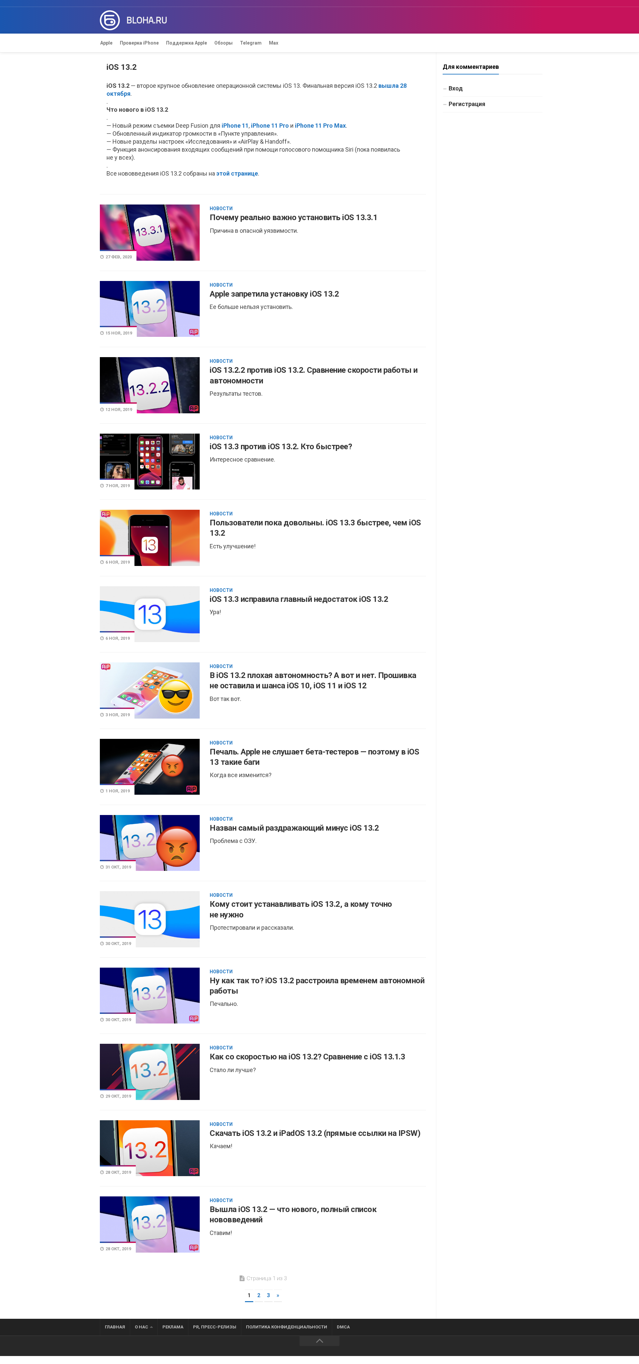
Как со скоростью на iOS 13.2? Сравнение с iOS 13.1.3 (307, 1056)
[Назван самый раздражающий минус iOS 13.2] (150, 843)
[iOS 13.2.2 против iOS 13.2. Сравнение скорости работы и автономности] (150, 385)
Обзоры (223, 43)
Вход (456, 88)
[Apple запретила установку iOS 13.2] (150, 309)
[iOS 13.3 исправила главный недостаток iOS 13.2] (150, 614)
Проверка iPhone (139, 43)
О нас (141, 1326)
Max (273, 43)
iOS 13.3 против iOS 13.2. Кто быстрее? (281, 446)
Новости (221, 208)
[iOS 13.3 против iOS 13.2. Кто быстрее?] (150, 461)
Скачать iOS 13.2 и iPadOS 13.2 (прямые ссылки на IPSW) (315, 1133)
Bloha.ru (146, 20)
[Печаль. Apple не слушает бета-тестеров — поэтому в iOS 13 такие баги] (150, 767)
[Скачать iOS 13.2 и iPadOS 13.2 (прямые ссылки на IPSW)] (150, 1148)
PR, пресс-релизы (214, 1326)
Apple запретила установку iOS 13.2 (274, 294)
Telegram (251, 43)
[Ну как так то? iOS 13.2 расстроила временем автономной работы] (150, 995)
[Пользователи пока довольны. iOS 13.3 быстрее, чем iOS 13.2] (150, 538)
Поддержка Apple (186, 43)
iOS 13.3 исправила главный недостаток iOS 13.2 (299, 599)
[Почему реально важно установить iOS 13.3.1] (150, 232)
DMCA (343, 1326)
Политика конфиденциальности (286, 1326)
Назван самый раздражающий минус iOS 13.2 (294, 828)
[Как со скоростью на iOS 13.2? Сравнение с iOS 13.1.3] (150, 1072)
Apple (106, 43)
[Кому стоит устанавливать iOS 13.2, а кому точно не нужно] (150, 919)
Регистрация (467, 103)
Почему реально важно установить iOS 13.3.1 (293, 217)
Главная (115, 1326)
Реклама (172, 1326)
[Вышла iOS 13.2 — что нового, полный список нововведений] (150, 1224)
